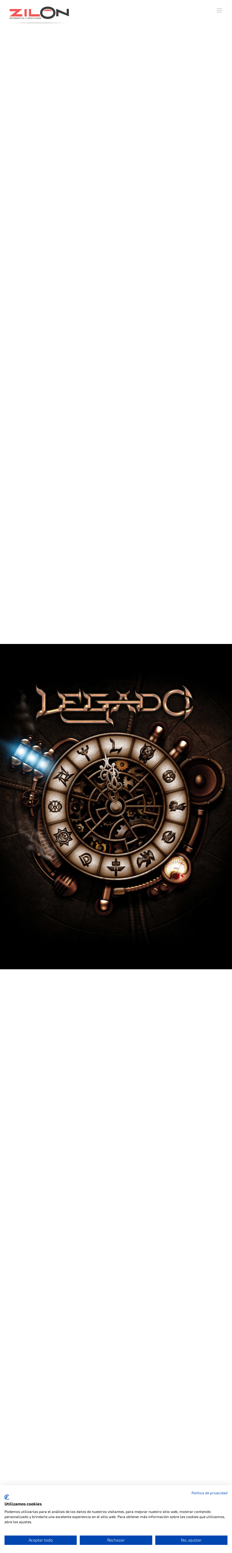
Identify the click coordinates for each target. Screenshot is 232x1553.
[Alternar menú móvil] (220, 10)
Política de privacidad (209, 1493)
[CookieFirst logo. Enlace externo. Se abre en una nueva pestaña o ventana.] (7, 1497)
